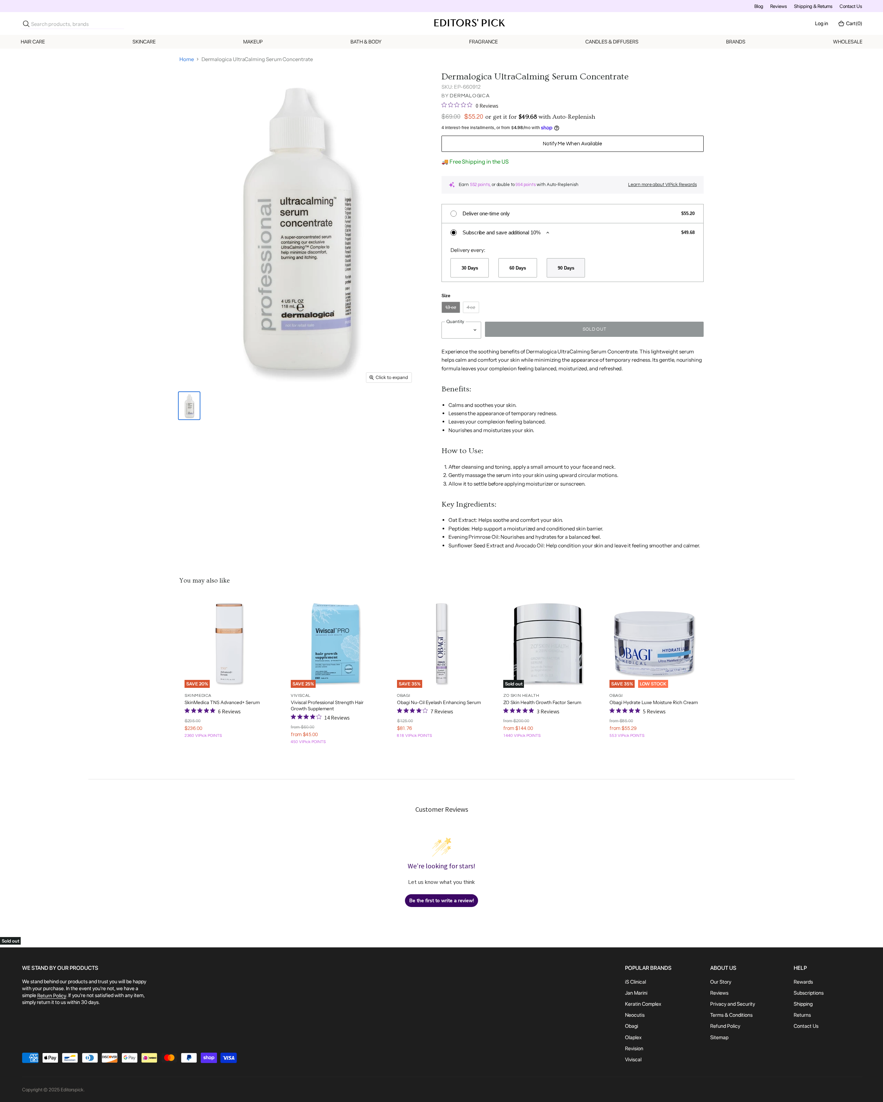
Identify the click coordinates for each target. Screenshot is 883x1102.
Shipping (803, 1004)
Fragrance (483, 42)
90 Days (566, 268)
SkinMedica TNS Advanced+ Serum (222, 702)
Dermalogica (469, 95)
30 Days (470, 268)
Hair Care (33, 42)
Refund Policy (725, 1026)
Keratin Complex (643, 1004)
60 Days (517, 268)
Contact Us (851, 6)
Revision (634, 1048)
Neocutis (635, 1015)
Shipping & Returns (813, 6)
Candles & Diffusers (611, 42)
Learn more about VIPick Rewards (662, 184)
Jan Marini (636, 993)
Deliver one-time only (486, 213)
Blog (758, 6)
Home (186, 59)
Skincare (144, 42)
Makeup (253, 42)
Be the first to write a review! (441, 900)
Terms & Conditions (731, 1015)
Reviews (778, 6)
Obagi (631, 1026)
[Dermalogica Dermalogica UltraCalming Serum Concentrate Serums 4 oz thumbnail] (189, 405)
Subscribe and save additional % (501, 232)
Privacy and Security (732, 1004)
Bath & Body (365, 42)
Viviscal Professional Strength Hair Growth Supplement (327, 705)
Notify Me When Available (572, 143)
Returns (802, 1015)
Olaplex (633, 1037)
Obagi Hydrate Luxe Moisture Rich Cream (653, 702)
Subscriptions (809, 993)
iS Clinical (635, 982)
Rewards (803, 982)
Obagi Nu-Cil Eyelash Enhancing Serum (439, 702)
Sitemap (719, 1037)
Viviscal (633, 1059)
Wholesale (847, 42)
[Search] (26, 23)
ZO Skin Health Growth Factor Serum (542, 702)
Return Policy (51, 996)
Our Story (720, 982)
